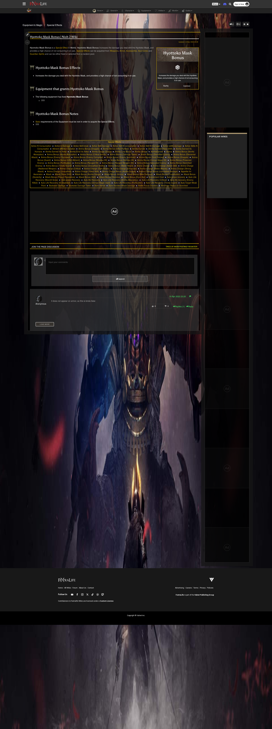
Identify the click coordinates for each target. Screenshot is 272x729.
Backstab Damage (57, 185)
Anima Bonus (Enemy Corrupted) (88, 157)
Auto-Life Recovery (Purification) (128, 182)
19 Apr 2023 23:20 (177, 296)
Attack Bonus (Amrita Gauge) (88, 174)
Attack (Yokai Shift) (63, 174)
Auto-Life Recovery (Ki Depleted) (55, 182)
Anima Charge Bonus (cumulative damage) (158, 171)
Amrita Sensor (141, 151)
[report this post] (190, 296)
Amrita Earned (138, 148)
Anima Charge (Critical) (70, 168)
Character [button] (129, 11)
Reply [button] (190, 306)
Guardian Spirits (37, 53)
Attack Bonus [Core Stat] (134, 177)
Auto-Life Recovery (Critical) (154, 179)
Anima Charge (143, 165)
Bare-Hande (99, 185)
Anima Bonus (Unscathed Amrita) (90, 165)
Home (60, 588)
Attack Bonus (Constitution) (168, 174)
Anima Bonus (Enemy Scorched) (121, 157)
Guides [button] (188, 11)
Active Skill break (81, 145)
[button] (216, 4)
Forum (75, 588)
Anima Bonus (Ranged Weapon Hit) (118, 162)
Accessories (131, 50)
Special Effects (54, 25)
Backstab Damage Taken (80, 185)
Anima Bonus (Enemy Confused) (55, 157)
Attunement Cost (156, 177)
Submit (121, 278)
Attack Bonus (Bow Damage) (140, 174)
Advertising (179, 588)
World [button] (174, 11)
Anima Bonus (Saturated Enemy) (152, 162)
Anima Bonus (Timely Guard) (59, 165)
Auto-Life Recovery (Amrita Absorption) (120, 179)
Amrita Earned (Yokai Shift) (160, 148)
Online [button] (160, 11)
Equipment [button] (145, 11)
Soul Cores (143, 50)
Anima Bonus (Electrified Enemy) (155, 154)
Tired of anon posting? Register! (181, 246)
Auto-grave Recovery (70, 179)
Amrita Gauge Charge (102, 151)
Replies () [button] (180, 306)
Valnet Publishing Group (204, 595)
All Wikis (67, 588)
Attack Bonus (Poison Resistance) (60, 177)
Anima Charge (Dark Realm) (97, 168)
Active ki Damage (62, 145)
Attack (48, 174)
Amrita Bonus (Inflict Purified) (116, 148)
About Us (82, 588)
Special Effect (62, 47)
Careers (189, 588)
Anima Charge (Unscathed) (59, 171)
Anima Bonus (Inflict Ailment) (67, 160)
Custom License (106, 601)
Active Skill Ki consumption (125, 145)
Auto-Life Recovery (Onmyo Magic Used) (92, 182)
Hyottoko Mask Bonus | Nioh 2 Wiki (53, 37)
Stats (38, 121)
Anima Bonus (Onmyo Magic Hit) (152, 160)
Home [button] (99, 11)
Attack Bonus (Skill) (87, 177)
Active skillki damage (172, 145)
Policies (210, 588)
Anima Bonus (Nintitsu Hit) (122, 160)
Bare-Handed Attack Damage (122, 185)
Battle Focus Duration (148, 185)
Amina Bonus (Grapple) (89, 148)
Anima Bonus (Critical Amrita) (93, 154)
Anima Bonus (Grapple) (178, 157)
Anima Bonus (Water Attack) (120, 165)
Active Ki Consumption (41, 145)
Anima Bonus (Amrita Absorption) (62, 154)
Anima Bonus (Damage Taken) (123, 154)
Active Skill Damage (101, 145)
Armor (122, 50)
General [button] (113, 11)
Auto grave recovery (176, 177)
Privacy (203, 588)
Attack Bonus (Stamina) (109, 177)
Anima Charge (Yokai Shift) (87, 171)
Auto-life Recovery (92, 179)
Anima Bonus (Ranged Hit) (87, 162)
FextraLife (180, 595)
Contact (91, 588)
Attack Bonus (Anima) (114, 174)
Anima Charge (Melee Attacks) (154, 168)
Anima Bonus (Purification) (59, 162)
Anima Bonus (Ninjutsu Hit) (95, 160)
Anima (169, 151)
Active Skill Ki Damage (150, 145)
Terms (195, 588)
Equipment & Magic (32, 25)
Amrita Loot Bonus (123, 151)
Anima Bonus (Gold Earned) (151, 157)
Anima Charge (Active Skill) (165, 165)
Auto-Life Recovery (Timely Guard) (161, 182)
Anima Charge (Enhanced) (125, 168)
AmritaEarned (157, 151)
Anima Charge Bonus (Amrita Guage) (119, 171)
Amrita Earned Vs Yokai (56, 151)
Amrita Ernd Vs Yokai (79, 151)
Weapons (114, 50)
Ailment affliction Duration (63, 148)
